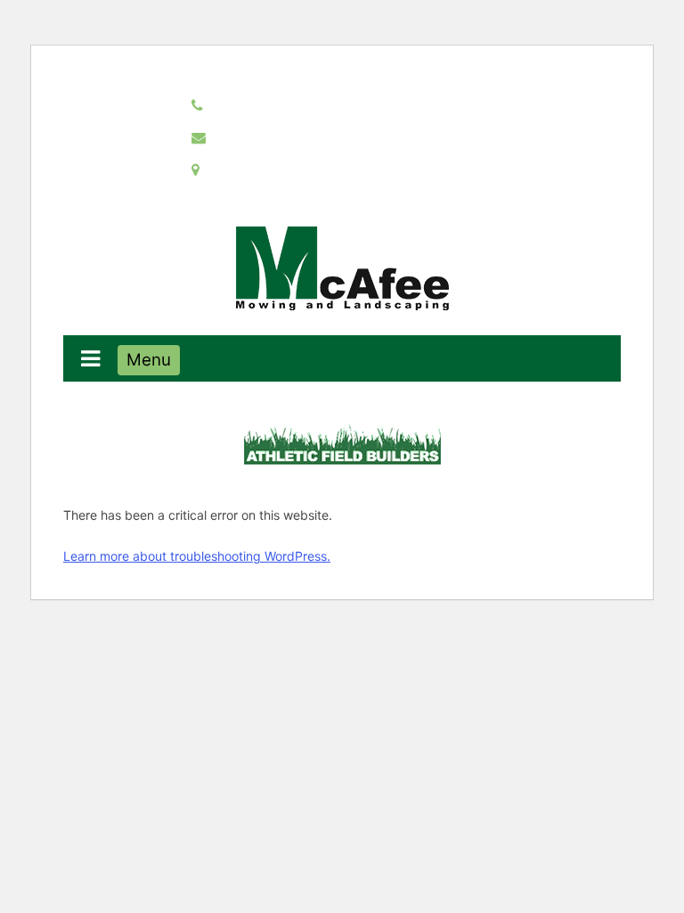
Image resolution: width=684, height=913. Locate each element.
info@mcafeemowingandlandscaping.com (352, 137)
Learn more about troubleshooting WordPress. (196, 555)
